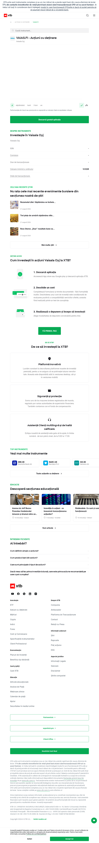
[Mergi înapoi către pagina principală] (10, 22)
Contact (54, 619)
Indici (12, 624)
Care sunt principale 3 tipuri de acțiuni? (28, 565)
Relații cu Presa (57, 624)
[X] (24, 593)
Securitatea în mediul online (22, 706)
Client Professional (18, 643)
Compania (55, 605)
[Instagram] (35, 593)
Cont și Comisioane (18, 634)
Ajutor (12, 701)
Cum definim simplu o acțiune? (24, 551)
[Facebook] (18, 593)
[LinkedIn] (30, 593)
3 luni (36, 105)
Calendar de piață (17, 696)
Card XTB (14, 670)
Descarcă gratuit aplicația (50, 119)
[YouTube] (12, 593)
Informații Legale (58, 661)
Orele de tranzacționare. (20, 176)
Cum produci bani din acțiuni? (24, 558)
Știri (52, 635)
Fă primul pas (49, 331)
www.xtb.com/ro (28, 780)
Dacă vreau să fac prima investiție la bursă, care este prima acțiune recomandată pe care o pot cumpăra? (48, 573)
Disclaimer (55, 670)
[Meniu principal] (94, 15)
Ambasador (56, 609)
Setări (29, 839)
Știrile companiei (58, 675)
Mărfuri (13, 614)
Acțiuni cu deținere (22, 22)
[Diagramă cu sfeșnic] (86, 105)
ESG (53, 650)
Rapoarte (55, 640)
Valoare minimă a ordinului (21, 169)
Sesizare (54, 666)
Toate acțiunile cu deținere (48, 473)
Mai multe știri (48, 245)
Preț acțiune (56, 645)
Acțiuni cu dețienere (18, 609)
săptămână (20, 105)
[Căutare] (87, 15)
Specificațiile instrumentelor (22, 638)
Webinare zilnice (17, 691)
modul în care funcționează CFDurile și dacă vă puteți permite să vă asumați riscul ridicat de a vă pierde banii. (63, 8)
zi (12, 105)
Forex (12, 629)
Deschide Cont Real (49, 751)
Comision (14, 155)
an (41, 105)
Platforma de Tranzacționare (63, 614)
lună (29, 105)
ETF (12, 605)
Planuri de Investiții (18, 654)
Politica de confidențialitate (36, 834)
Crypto (13, 619)
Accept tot (69, 839)
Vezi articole (48, 528)
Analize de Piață (17, 686)
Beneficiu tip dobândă (19, 659)
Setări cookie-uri (40, 819)
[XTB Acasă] (7, 15)
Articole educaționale (19, 682)
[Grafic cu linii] (81, 105)
